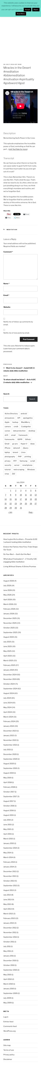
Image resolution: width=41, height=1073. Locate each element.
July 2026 (7, 586)
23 (16, 504)
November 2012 (9, 932)
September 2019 (10, 768)
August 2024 (8, 693)
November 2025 (10, 623)
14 (6, 499)
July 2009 (7, 998)
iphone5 (16, 448)
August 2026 (8, 581)
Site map (7, 1045)
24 (21, 504)
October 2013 (8, 881)
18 (26, 499)
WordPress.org (9, 1031)
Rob (20, 64)
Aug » (31, 512)
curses (7, 431)
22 (11, 504)
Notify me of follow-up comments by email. (18, 323)
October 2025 (9, 628)
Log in (5, 1017)
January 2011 (8, 956)
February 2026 (9, 609)
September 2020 (10, 759)
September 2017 (10, 796)
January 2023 (8, 735)
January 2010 (8, 989)
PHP (20, 457)
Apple (7, 422)
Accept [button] (27, 9)
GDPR (19, 439)
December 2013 (9, 871)
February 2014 (9, 862)
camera (8, 427)
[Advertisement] (20, 37)
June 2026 (7, 590)
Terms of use (8, 1050)
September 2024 (10, 689)
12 (31, 495)
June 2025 (7, 646)
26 (31, 504)
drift (6, 435)
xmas (7, 474)
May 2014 (7, 853)
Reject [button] (36, 9)
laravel (15, 452)
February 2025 (9, 665)
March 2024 (8, 717)
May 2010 (7, 975)
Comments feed (10, 1026)
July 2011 (7, 946)
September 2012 (10, 937)
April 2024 (7, 712)
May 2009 (7, 1003)
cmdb (16, 427)
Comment (8, 252)
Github (28, 439)
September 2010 (10, 970)
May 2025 (7, 651)
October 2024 (9, 684)
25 (26, 504)
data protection (19, 431)
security (8, 465)
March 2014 (8, 857)
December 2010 (9, 961)
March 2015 (8, 839)
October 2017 (8, 792)
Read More (21, 14)
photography (10, 457)
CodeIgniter (26, 427)
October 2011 (8, 942)
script (32, 461)
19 (31, 499)
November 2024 (10, 679)
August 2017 (8, 801)
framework (23, 435)
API (18, 418)
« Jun (10, 512)
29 (11, 508)
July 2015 (7, 820)
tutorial (8, 470)
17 (21, 499)
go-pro (15, 444)
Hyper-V (24, 444)
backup (15, 422)
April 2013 (7, 909)
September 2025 (10, 632)
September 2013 (10, 886)
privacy (7, 461)
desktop (31, 431)
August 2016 (8, 810)
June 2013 (7, 900)
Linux (23, 452)
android (24, 414)
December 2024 (10, 675)
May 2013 (7, 904)
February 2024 (9, 721)
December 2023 (10, 731)
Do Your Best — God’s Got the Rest (17, 554)
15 (11, 499)
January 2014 (8, 867)
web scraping (19, 470)
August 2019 (8, 773)
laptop (7, 452)
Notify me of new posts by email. (16, 333)
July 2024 (7, 698)
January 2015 (8, 843)
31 (21, 508)
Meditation (12, 229)
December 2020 (10, 754)
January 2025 (8, 670)
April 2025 (7, 656)
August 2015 (8, 815)
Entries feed (8, 1022)
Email (6, 295)
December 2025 (10, 618)
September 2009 (10, 993)
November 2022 (10, 740)
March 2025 (8, 661)
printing (27, 457)
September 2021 (10, 745)
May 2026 (7, 595)
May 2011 (7, 951)
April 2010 (7, 979)
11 (26, 495)
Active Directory (11, 414)
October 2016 (8, 806)
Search (6, 394)
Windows (31, 470)
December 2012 (9, 928)
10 (21, 495)
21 (5, 504)
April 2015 (7, 834)
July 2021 (7, 750)
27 (36, 504)
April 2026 (7, 600)
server (16, 465)
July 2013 (7, 895)
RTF (15, 461)
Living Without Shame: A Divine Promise (19, 567)
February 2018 (9, 787)
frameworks (9, 439)
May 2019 (7, 778)
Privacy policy (8, 1055)
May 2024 (7, 707)
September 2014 (10, 848)
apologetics (28, 418)
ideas (32, 444)
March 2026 (8, 604)
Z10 (13, 474)
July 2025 (7, 642)
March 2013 (8, 914)
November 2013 (9, 876)
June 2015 (7, 825)
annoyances (9, 418)
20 (36, 499)
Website (6, 307)
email (13, 435)
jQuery (25, 448)
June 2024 (7, 703)
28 (6, 508)
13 (36, 495)
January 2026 (8, 614)
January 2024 (8, 726)
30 (16, 508)
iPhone (7, 448)
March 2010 (8, 984)
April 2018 (7, 782)
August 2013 (8, 890)
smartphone (27, 465)
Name (6, 284)
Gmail (7, 444)
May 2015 (7, 829)
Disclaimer (7, 1059)
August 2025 (8, 637)
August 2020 (8, 764)
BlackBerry (25, 422)
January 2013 (8, 923)
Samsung (23, 461)
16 (16, 499)
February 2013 (9, 918)
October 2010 (8, 965)
